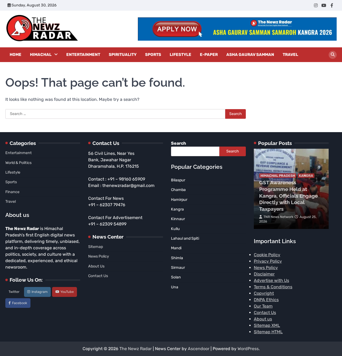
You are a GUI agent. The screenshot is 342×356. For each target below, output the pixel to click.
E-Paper (209, 54)
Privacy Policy (268, 261)
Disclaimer (264, 274)
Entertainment (83, 54)
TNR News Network (278, 217)
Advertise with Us (271, 280)
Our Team (263, 306)
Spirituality (123, 54)
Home (15, 54)
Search (178, 143)
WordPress (248, 348)
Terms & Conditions (273, 286)
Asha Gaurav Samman (250, 54)
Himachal (41, 54)
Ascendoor (198, 348)
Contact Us (98, 276)
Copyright (264, 293)
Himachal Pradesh (278, 176)
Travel (290, 54)
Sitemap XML (267, 325)
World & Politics (18, 162)
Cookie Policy (267, 254)
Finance (12, 192)
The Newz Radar (135, 348)
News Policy (98, 256)
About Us (96, 266)
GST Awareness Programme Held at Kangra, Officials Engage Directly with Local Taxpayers (288, 195)
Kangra (306, 176)
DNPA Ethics (266, 299)
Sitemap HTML (268, 331)
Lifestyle (180, 54)
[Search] (333, 55)
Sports (153, 54)
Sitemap (95, 246)
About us (263, 318)
